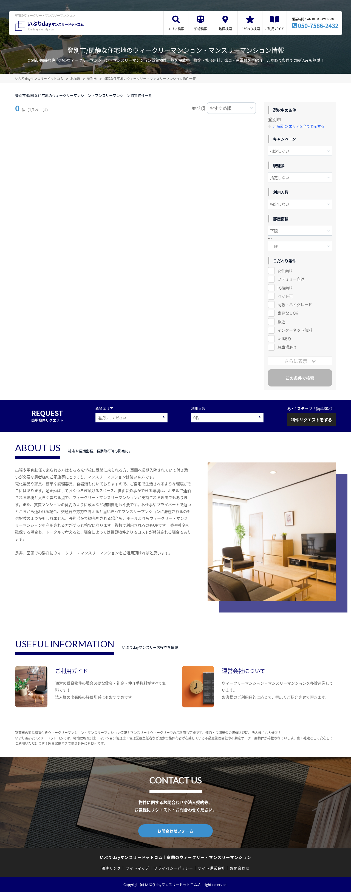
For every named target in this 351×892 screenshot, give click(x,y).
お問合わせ (240, 868)
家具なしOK (288, 313)
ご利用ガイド (274, 28)
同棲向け (285, 287)
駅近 (281, 321)
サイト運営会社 (211, 868)
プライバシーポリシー (173, 868)
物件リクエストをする (311, 419)
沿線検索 (200, 28)
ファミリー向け (291, 279)
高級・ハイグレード (295, 304)
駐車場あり (287, 347)
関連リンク (111, 868)
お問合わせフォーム (175, 831)
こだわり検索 (250, 28)
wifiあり (284, 338)
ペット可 (285, 296)
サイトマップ (137, 868)
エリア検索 (176, 28)
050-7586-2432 (318, 25)
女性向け (285, 270)
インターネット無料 (295, 330)
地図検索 (225, 28)
